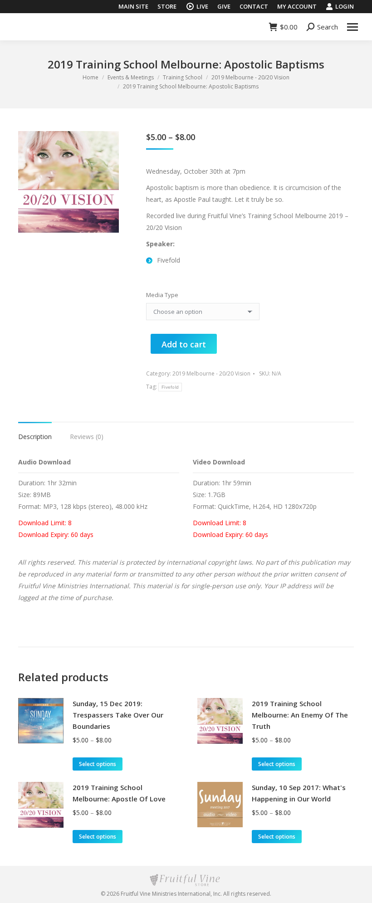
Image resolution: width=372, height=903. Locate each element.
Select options (97, 764)
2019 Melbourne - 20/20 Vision (211, 373)
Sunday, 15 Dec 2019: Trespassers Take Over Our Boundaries (118, 715)
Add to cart (184, 344)
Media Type (162, 295)
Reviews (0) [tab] (86, 436)
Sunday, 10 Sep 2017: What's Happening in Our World (299, 793)
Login (344, 6)
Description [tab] (35, 436)
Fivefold (170, 387)
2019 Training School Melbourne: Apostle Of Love (119, 793)
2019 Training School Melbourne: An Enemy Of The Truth (300, 715)
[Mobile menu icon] (352, 27)
